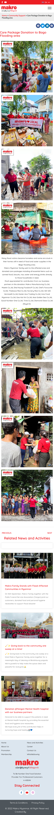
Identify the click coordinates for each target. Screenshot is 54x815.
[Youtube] (6, 2)
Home (4, 15)
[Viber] (33, 792)
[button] (38, 25)
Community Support (17, 15)
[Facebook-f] (2, 2)
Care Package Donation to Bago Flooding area (23, 33)
